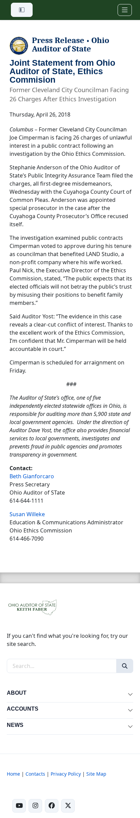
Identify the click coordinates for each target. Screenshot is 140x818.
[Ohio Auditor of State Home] (32, 606)
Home (13, 774)
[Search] (124, 666)
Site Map (96, 774)
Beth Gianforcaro (32, 476)
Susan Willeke (27, 514)
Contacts (35, 774)
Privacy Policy (66, 774)
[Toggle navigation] (125, 10)
